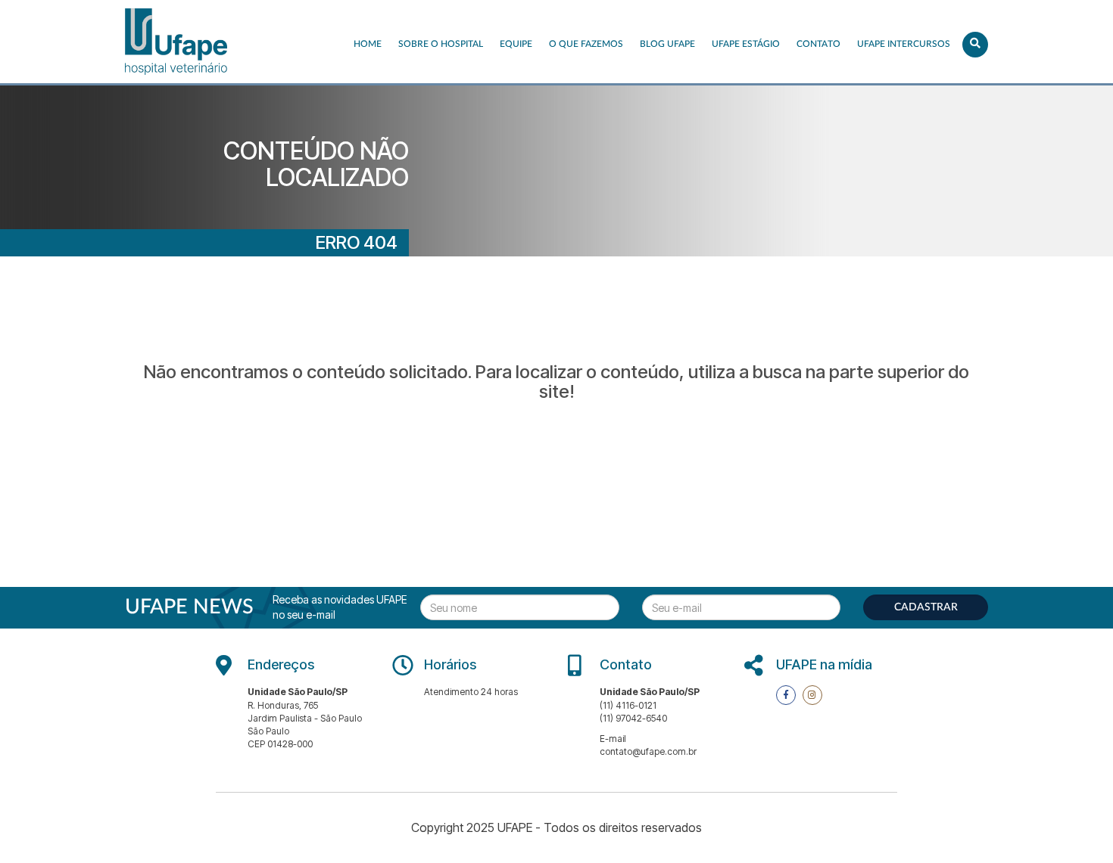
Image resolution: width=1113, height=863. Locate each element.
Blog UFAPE (667, 43)
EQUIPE (516, 43)
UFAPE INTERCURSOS (903, 43)
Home (368, 43)
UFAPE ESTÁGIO (746, 43)
